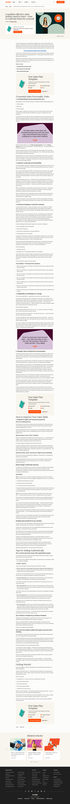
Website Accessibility (40, 798)
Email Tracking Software (9, 779)
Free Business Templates (36, 781)
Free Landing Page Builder (22, 784)
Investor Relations (46, 779)
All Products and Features (9, 772)
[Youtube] (32, 791)
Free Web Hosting (20, 786)
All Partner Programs (57, 779)
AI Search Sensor (34, 775)
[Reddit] (41, 791)
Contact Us (44, 784)
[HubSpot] (35, 794)
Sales (10, 6)
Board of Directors (46, 777)
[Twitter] (35, 791)
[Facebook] (25, 791)
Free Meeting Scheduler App (9, 775)
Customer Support (56, 772)
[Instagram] (28, 791)
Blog (43, 781)
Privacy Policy (26, 798)
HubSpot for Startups (57, 784)
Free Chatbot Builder (21, 779)
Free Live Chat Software (21, 781)
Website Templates (35, 784)
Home (6, 6)
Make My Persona (34, 777)
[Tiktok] (44, 791)
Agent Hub (7, 777)
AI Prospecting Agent (21, 772)
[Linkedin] (38, 791)
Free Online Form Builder (22, 777)
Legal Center (20, 798)
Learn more (44, 91)
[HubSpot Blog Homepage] (8, 2)
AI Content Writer (8, 781)
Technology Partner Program (58, 782)
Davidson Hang (13, 21)
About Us (44, 772)
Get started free (61, 2)
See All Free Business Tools (36, 772)
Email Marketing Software (9, 784)
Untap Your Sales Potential (36, 144)
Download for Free (17, 31)
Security (32, 798)
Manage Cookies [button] (49, 798)
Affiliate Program (56, 786)
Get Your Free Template (35, 91)
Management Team (46, 775)
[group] (18, 749)
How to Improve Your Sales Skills (23, 68)
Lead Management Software (9, 786)
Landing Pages (20, 775)
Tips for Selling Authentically (23, 71)
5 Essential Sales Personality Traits (24, 66)
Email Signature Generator (36, 779)
